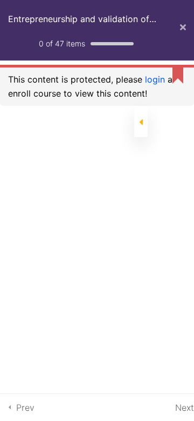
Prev (25, 407)
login (155, 79)
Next (184, 407)
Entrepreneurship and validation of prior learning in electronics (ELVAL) (81, 25)
